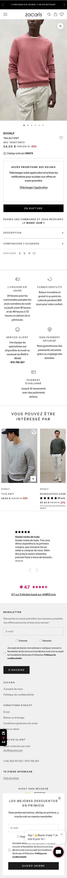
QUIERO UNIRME (33, 865)
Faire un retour (11, 729)
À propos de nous (13, 688)
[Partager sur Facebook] (19, 253)
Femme (24, 836)
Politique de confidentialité (18, 694)
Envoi (6, 711)
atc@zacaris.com (13, 750)
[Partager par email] (34, 253)
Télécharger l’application (33, 187)
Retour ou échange (13, 717)
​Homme (46, 640)
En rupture (33, 208)
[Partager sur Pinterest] (29, 253)
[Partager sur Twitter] (24, 253)
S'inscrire (16, 670)
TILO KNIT (7, 494)
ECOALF (8, 133)
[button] (31, 570)
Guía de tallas (11, 778)
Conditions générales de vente (20, 723)
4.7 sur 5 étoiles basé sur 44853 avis (33, 594)
